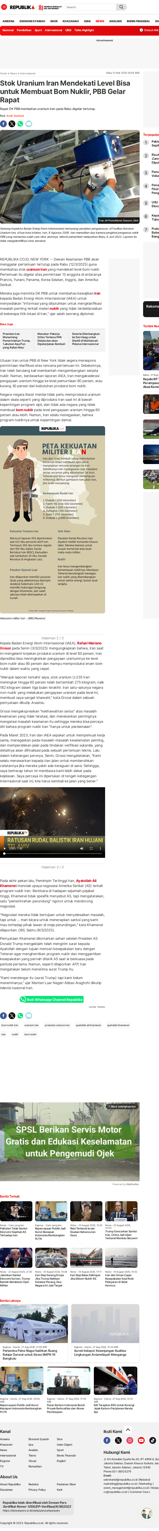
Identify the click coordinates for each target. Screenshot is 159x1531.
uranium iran (31, 1025)
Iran (96, 293)
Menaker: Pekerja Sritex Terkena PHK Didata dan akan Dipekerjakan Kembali (51, 339)
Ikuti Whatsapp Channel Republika (54, 1000)
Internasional (53, 30)
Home (3, 73)
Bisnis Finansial (138, 21)
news (100, 21)
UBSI (68, 30)
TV (2, 1466)
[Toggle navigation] (4, 7)
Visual (32, 1461)
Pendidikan (24, 30)
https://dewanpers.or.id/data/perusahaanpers (31, 1510)
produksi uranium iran (57, 1025)
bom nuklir (24, 410)
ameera (8, 21)
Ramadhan (35, 1466)
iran (3, 1034)
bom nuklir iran (9, 1025)
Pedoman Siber (66, 1484)
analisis (115, 21)
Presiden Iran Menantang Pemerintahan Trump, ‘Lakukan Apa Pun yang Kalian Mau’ (17, 340)
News (13, 73)
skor (53, 21)
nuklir (54, 308)
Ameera (5, 1439)
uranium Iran (37, 269)
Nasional (8, 30)
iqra (87, 21)
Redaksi (34, 1484)
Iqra (31, 1444)
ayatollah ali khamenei (88, 1025)
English (61, 1461)
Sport (38, 30)
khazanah (71, 21)
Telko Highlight (84, 30)
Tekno (32, 1455)
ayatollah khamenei (118, 1025)
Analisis (33, 1450)
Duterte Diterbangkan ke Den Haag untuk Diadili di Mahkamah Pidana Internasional (86, 339)
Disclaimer (6, 1489)
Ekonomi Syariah (32, 21)
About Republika (10, 1484)
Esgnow (5, 1461)
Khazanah (6, 1444)
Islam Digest (64, 1444)
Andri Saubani (15, 115)
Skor (59, 1439)
